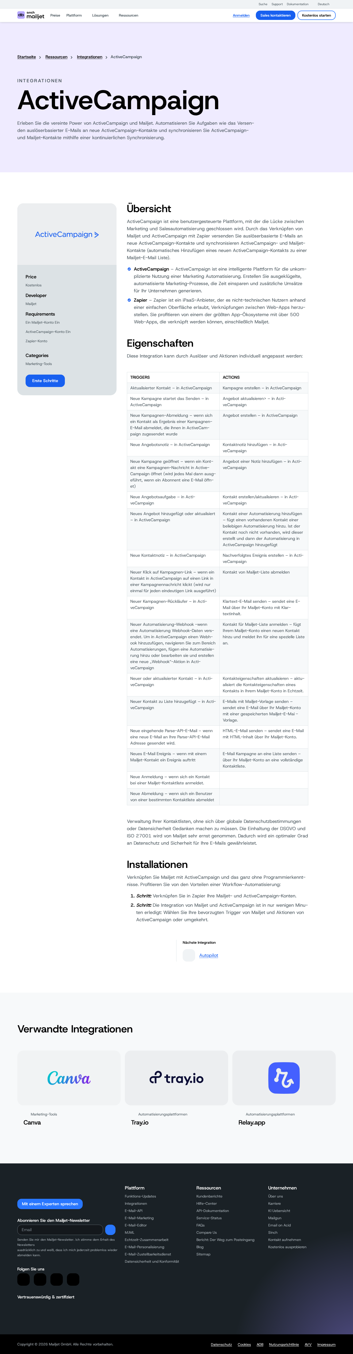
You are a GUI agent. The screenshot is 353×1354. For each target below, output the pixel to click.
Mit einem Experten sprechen (50, 1204)
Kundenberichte (209, 1196)
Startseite (26, 56)
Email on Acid (279, 1225)
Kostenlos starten (316, 15)
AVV (308, 1344)
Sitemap (203, 1254)
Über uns (275, 1196)
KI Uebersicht (279, 1210)
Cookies (244, 1344)
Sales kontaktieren (275, 15)
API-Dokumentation (212, 1210)
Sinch (273, 1232)
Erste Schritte (45, 380)
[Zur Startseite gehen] (30, 15)
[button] (260, 4)
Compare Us (206, 1232)
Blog (200, 1247)
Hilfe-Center (206, 1203)
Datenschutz (221, 1344)
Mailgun (274, 1218)
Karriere (274, 1203)
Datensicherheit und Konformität (152, 1261)
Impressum (326, 1344)
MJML (129, 1232)
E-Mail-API (133, 1210)
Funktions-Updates (140, 1196)
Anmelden (241, 15)
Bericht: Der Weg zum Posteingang (225, 1239)
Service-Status (209, 1218)
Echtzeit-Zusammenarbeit (146, 1239)
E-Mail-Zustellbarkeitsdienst (148, 1254)
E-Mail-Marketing (139, 1218)
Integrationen (89, 56)
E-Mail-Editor (136, 1225)
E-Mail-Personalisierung (144, 1247)
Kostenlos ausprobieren (287, 1247)
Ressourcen (56, 56)
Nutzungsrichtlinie (284, 1344)
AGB (260, 1344)
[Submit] (110, 1230)
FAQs (200, 1225)
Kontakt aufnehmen (284, 1239)
